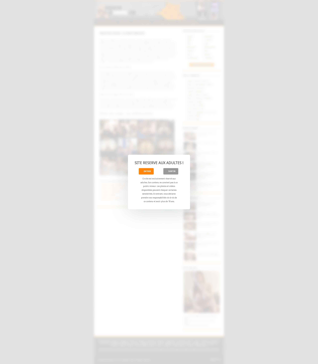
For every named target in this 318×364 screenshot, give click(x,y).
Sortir (172, 171)
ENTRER (147, 171)
